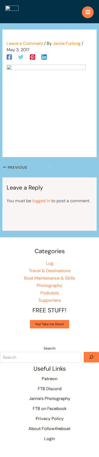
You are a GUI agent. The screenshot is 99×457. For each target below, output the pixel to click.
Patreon (49, 378)
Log (49, 263)
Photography (49, 285)
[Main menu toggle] (88, 12)
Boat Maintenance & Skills (49, 278)
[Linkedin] (44, 57)
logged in (41, 201)
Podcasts (49, 293)
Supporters (50, 300)
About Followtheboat (49, 428)
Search (49, 348)
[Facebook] (9, 57)
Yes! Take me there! (49, 324)
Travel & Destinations (49, 271)
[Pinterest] (32, 57)
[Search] (91, 357)
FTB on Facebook (50, 408)
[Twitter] (20, 57)
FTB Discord (50, 389)
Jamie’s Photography (49, 398)
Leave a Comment (25, 43)
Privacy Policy (50, 418)
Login (49, 438)
